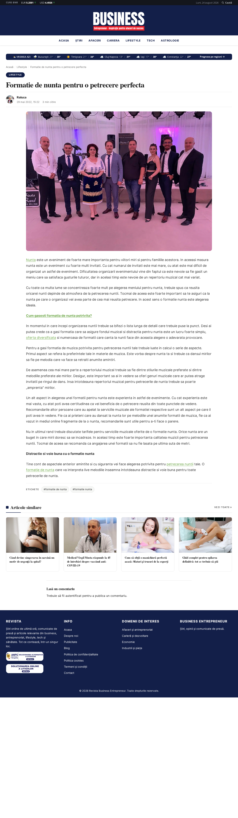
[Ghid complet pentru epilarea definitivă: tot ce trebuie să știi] (205, 535)
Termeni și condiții (75, 666)
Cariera (113, 40)
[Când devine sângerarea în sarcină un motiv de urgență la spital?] (32, 535)
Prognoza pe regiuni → (212, 57)
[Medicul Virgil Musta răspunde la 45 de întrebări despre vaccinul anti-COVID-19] (90, 535)
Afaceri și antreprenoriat (137, 629)
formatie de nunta (40, 470)
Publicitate (70, 642)
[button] (226, 2)
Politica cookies (74, 660)
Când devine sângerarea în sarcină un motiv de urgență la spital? (31, 560)
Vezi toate (222, 507)
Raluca (21, 97)
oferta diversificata (41, 338)
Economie (128, 642)
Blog (67, 648)
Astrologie (170, 40)
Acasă (9, 66)
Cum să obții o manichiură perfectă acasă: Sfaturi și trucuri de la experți (146, 560)
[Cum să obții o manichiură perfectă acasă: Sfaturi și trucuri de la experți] (147, 535)
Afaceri (95, 40)
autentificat (73, 596)
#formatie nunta (82, 489)
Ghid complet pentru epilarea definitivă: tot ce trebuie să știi (200, 560)
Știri (79, 40)
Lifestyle (133, 40)
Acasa (64, 40)
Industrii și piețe (132, 648)
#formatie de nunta (55, 489)
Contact (69, 673)
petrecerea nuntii (180, 464)
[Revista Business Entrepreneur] (119, 21)
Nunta (31, 260)
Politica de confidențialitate (81, 654)
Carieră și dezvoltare (135, 636)
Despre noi (71, 636)
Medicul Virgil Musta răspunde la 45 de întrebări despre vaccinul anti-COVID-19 (89, 562)
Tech (151, 40)
